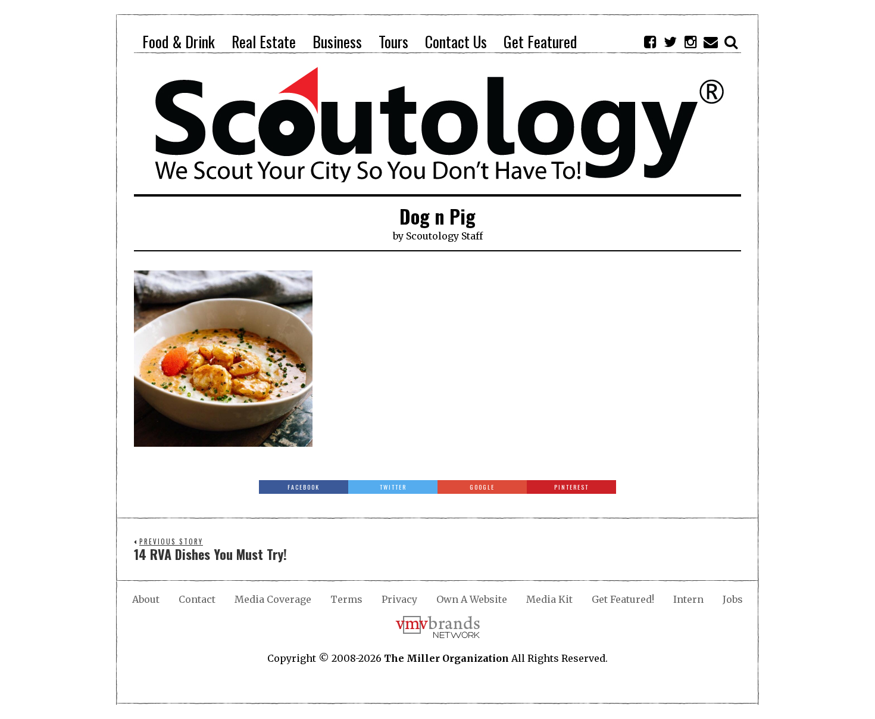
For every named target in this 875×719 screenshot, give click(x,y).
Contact (197, 599)
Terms (346, 599)
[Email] (711, 42)
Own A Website (471, 599)
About (146, 599)
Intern (688, 599)
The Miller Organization (446, 658)
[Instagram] (690, 42)
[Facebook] (650, 42)
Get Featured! (623, 599)
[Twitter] (670, 42)
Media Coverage (273, 599)
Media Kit (549, 599)
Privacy (399, 599)
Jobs (733, 599)
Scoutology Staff (444, 236)
